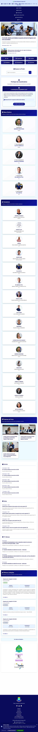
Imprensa (19, 10)
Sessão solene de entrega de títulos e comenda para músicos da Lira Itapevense (9, 454)
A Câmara (19, 8)
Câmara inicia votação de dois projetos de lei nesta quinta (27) (14, 505)
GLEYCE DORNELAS (19, 144)
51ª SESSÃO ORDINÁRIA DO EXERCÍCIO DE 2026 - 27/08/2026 (14, 548)
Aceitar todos (20, 730)
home (3, 3)
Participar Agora (20, 102)
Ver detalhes (5, 595)
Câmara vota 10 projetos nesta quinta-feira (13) (11, 519)
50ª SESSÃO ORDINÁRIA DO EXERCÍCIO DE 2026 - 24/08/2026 (14, 562)
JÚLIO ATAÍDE (19, 311)
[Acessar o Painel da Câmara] (17, 704)
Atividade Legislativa (19, 15)
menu (11, 3)
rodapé (17, 3)
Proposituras (19, 57)
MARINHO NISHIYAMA (19, 127)
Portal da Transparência (19, 716)
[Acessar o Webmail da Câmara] (19, 704)
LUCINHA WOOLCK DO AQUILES (19, 339)
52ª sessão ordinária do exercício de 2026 (10, 468)
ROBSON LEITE (19, 228)
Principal (19, 707)
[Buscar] (30, 71)
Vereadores (19, 12)
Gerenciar (4, 730)
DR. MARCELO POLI (19, 176)
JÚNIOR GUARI (19, 256)
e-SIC (19, 19)
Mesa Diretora (19, 711)
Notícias (18, 708)
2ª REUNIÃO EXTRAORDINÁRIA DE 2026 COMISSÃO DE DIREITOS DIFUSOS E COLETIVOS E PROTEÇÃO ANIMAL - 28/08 (17, 541)
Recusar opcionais (12, 730)
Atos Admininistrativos (19, 715)
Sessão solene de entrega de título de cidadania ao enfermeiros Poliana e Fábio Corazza (10, 437)
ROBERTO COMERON (19, 380)
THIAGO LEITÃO (19, 297)
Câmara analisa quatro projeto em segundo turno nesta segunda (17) (16, 512)
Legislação (19, 712)
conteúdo (6, 3)
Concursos (32, 61)
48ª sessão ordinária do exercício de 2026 (10, 491)
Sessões (32, 57)
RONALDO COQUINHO (19, 160)
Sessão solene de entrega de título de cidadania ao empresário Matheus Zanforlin (27, 437)
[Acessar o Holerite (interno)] (21, 704)
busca (14, 3)
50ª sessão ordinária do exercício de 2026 (10, 480)
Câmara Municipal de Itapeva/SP (19, 1)
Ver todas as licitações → (19, 638)
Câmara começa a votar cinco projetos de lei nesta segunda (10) (15, 526)
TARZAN (19, 242)
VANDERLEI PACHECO (19, 214)
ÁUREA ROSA (19, 366)
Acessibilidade (22, 3)
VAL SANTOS (19, 191)
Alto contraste (28, 3)
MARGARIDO (19, 325)
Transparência (19, 17)
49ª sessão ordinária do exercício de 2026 (10, 485)
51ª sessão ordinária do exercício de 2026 (10, 474)
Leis (7, 57)
